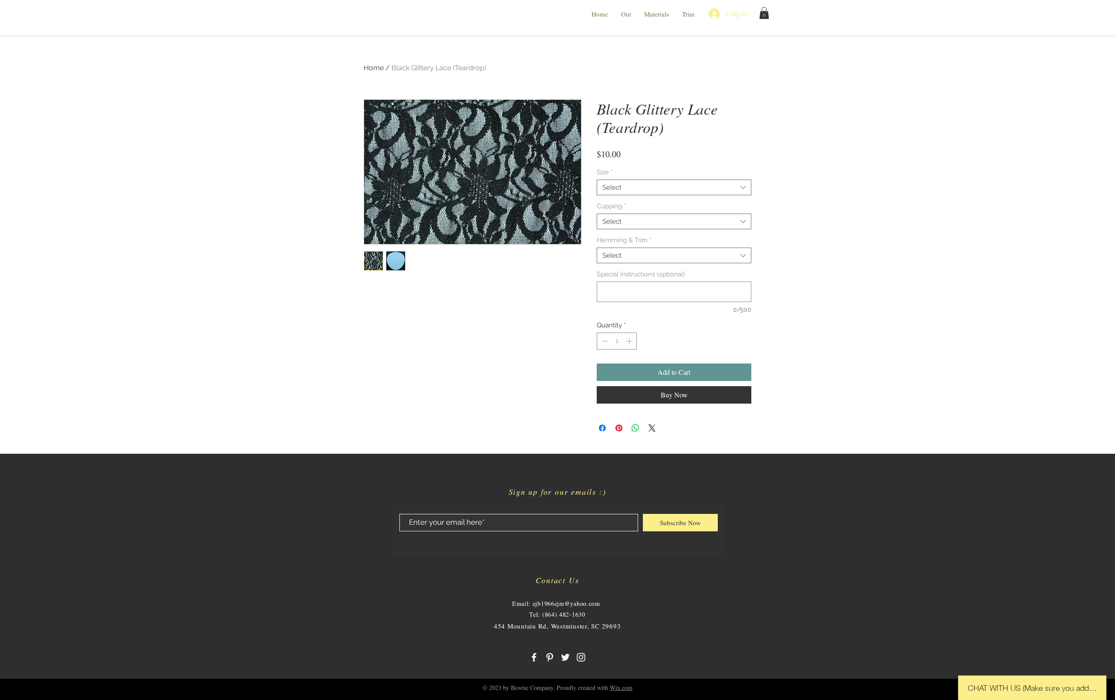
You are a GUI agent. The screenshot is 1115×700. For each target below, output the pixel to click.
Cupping (611, 206)
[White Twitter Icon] (565, 657)
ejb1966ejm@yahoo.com (566, 603)
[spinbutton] (617, 341)
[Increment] (630, 341)
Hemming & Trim (624, 240)
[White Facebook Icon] (534, 657)
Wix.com (621, 687)
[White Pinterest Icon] (549, 657)
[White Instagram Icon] (581, 657)
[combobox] (674, 187)
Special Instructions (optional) (641, 274)
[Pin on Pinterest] (619, 428)
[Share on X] (652, 428)
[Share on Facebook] (602, 428)
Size (605, 172)
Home (374, 68)
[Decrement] (604, 341)
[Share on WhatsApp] (635, 428)
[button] (764, 13)
